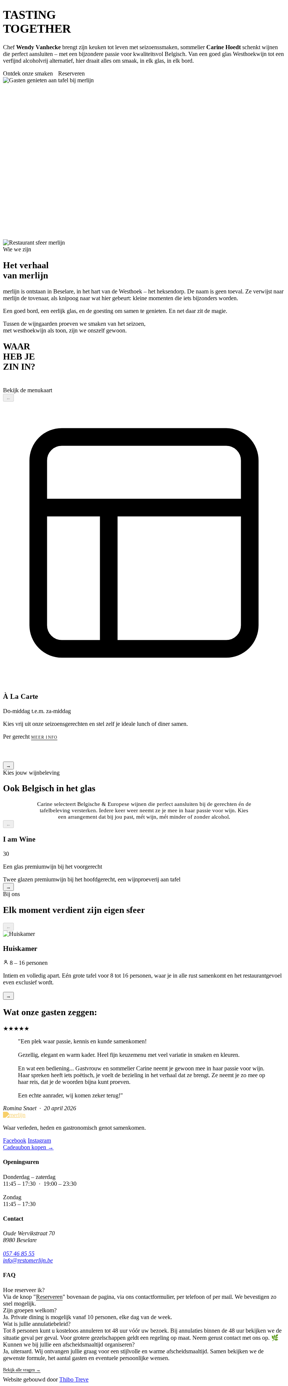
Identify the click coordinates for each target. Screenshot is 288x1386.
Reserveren (71, 73)
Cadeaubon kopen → (28, 1147)
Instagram (39, 1140)
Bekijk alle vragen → (21, 1370)
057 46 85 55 (18, 1253)
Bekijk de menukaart (27, 390)
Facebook (14, 1140)
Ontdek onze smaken (28, 73)
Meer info (44, 737)
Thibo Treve (73, 1379)
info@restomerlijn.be (28, 1260)
